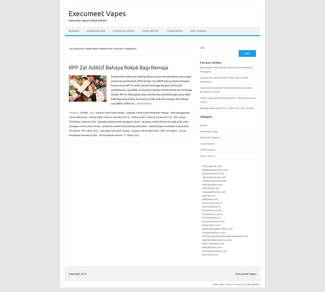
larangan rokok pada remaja (84, 126)
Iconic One (218, 284)
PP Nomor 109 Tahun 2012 (83, 130)
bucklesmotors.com (213, 173)
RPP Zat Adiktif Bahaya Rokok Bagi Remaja (118, 67)
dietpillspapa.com (212, 247)
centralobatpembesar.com (217, 239)
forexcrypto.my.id (212, 202)
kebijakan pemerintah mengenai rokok (119, 121)
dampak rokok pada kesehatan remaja (147, 112)
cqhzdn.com (208, 195)
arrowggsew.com (212, 166)
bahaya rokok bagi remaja (110, 112)
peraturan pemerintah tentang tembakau (124, 126)
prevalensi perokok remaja (114, 130)
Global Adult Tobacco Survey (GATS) (109, 117)
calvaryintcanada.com (214, 177)
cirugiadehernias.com (214, 191)
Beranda (74, 31)
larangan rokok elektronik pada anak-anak (165, 121)
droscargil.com (210, 254)
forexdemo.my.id (211, 210)
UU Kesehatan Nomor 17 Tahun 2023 (119, 135)
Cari (202, 47)
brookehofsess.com (213, 221)
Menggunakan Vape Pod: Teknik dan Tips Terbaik (227, 108)
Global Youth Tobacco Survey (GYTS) (151, 117)
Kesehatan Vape (96, 31)
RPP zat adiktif (169, 130)
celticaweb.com (210, 188)
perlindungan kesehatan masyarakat (169, 126)
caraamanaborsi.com (213, 232)
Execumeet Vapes (97, 13)
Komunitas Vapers (123, 31)
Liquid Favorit (150, 31)
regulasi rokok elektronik (145, 130)
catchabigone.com (212, 184)
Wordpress (254, 284)
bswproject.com (211, 224)
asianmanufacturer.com (215, 169)
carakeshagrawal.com (214, 180)
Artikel (84, 112)
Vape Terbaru (198, 31)
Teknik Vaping (175, 31)
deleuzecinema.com (213, 243)
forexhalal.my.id (211, 217)
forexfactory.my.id (212, 214)
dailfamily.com (210, 199)
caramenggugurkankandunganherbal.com (225, 236)
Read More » (144, 103)
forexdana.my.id (211, 206)
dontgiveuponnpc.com (214, 250)
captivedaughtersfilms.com (217, 228)
